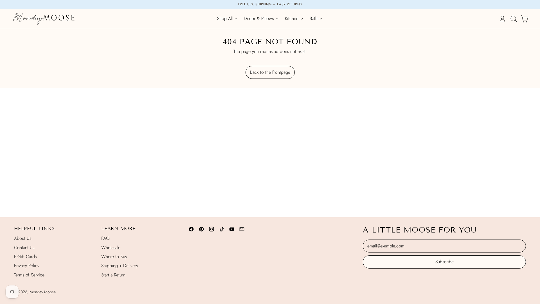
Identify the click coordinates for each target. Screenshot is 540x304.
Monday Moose (42, 292)
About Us (22, 238)
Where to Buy (114, 256)
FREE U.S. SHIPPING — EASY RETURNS (270, 4)
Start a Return (113, 275)
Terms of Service (29, 275)
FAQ (105, 238)
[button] (514, 19)
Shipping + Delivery (119, 265)
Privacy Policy (26, 265)
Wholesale (110, 247)
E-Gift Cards (25, 256)
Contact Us (24, 247)
